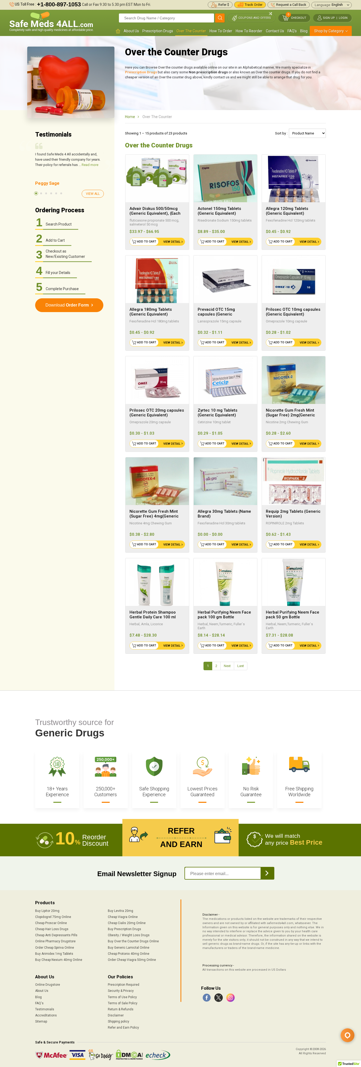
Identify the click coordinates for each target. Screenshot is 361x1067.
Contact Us (275, 31)
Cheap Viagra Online (123, 917)
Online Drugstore (47, 985)
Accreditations (46, 1015)
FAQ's (292, 31)
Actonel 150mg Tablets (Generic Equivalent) (219, 211)
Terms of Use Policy (122, 997)
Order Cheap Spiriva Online (54, 947)
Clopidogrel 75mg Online (53, 917)
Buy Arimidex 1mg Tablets (54, 954)
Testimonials (44, 1009)
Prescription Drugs (157, 31)
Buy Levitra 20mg (120, 911)
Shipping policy (118, 1021)
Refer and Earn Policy (123, 1027)
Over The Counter (191, 31)
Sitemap (41, 1021)
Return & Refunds (120, 1009)
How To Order (221, 31)
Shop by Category (329, 31)
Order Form (67, 305)
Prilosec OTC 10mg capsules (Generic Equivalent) (293, 312)
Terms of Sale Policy (122, 1003)
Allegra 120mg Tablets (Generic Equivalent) (287, 211)
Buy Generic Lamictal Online (128, 947)
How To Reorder (249, 31)
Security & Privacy (121, 991)
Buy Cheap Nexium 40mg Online (58, 960)
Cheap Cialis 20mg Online (127, 923)
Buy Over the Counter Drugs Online (133, 941)
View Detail (172, 242)
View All (93, 194)
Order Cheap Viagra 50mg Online (132, 960)
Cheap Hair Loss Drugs (51, 929)
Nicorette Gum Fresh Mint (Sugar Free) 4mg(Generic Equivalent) (154, 516)
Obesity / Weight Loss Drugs (129, 935)
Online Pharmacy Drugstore (55, 941)
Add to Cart (146, 241)
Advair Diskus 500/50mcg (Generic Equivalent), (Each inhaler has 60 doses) (155, 213)
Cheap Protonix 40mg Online (128, 954)
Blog (304, 31)
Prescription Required (123, 985)
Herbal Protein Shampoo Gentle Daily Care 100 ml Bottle (152, 617)
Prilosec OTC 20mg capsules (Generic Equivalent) (156, 412)
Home (130, 117)
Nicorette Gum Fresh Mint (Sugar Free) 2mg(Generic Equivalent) (290, 415)
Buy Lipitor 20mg (47, 911)
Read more (90, 165)
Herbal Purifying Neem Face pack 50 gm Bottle (292, 614)
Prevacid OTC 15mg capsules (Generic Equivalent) (216, 314)
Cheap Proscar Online (51, 923)
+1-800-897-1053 (59, 4)
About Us (131, 31)
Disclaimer (116, 1015)
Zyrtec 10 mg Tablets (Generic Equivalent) (217, 412)
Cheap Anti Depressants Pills (56, 935)
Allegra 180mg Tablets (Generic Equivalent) (150, 312)
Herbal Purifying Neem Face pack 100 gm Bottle (224, 614)
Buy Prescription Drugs (124, 929)
